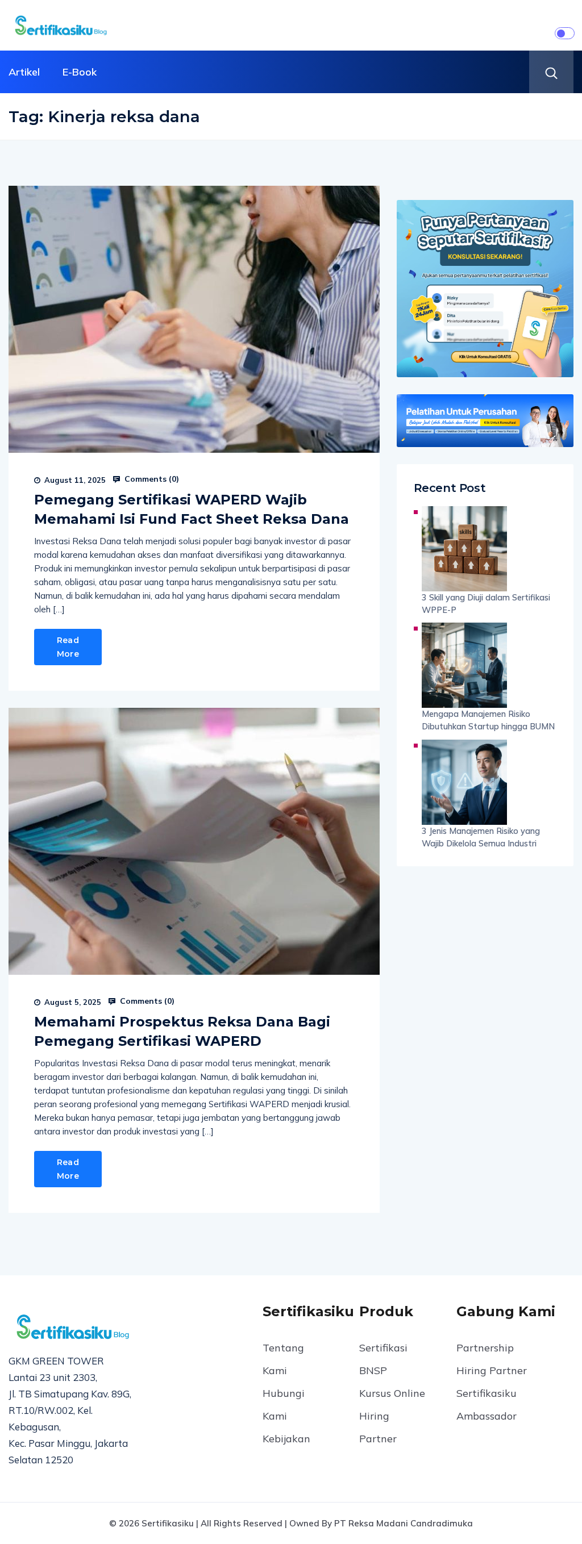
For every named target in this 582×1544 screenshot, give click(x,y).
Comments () (150, 478)
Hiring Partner (378, 1427)
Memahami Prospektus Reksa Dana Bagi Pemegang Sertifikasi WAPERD (182, 1031)
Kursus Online (392, 1393)
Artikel (24, 71)
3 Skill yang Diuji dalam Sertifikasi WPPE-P (486, 603)
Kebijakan (286, 1438)
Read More (68, 647)
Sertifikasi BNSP (383, 1359)
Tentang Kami (283, 1359)
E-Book (80, 71)
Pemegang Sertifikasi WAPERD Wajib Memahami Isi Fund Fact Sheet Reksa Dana (191, 509)
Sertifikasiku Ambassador (486, 1404)
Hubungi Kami (284, 1404)
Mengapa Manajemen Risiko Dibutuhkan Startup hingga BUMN (488, 720)
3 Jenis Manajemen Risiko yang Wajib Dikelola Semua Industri (481, 837)
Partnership (485, 1347)
